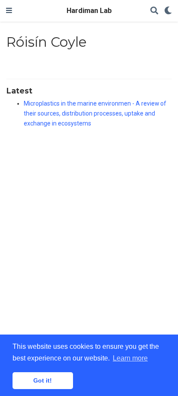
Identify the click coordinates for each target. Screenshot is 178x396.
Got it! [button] (42, 380)
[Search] (154, 11)
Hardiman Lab (89, 10)
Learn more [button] (130, 358)
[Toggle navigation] (9, 11)
